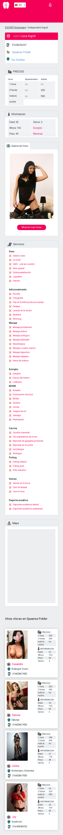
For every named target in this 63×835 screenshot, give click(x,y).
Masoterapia (19, 344)
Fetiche (16, 281)
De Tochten (18, 59)
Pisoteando (18, 419)
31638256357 (19, 44)
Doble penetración (22, 272)
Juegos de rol (19, 411)
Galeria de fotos (19, 146)
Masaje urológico (21, 335)
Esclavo (16, 403)
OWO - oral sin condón (24, 264)
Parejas (16, 306)
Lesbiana (17, 382)
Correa (16, 407)
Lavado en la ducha (22, 310)
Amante (16, 390)
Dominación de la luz (23, 394)
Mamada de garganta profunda (28, 441)
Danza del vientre (21, 378)
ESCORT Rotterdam (15, 27)
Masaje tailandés (21, 339)
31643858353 (19, 826)
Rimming (17, 319)
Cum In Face (19, 491)
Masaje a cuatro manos (24, 348)
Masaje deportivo (21, 352)
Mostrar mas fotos (31, 227)
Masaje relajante (21, 356)
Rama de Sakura (21, 360)
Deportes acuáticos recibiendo (28, 508)
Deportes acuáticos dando (26, 504)
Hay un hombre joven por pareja (28, 302)
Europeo (37, 128)
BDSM (16, 398)
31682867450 (19, 673)
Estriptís (17, 373)
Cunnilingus (18, 449)
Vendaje (17, 415)
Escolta (16, 294)
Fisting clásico (20, 461)
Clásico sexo (19, 255)
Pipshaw (17, 314)
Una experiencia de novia (25, 436)
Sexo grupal (18, 268)
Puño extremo (19, 470)
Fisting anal (18, 466)
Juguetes (17, 276)
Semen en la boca (21, 483)
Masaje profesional (22, 327)
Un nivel (16, 260)
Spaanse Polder (21, 52)
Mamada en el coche (23, 445)
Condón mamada (21, 432)
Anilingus (17, 453)
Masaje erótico (20, 331)
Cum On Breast (20, 487)
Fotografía (18, 298)
